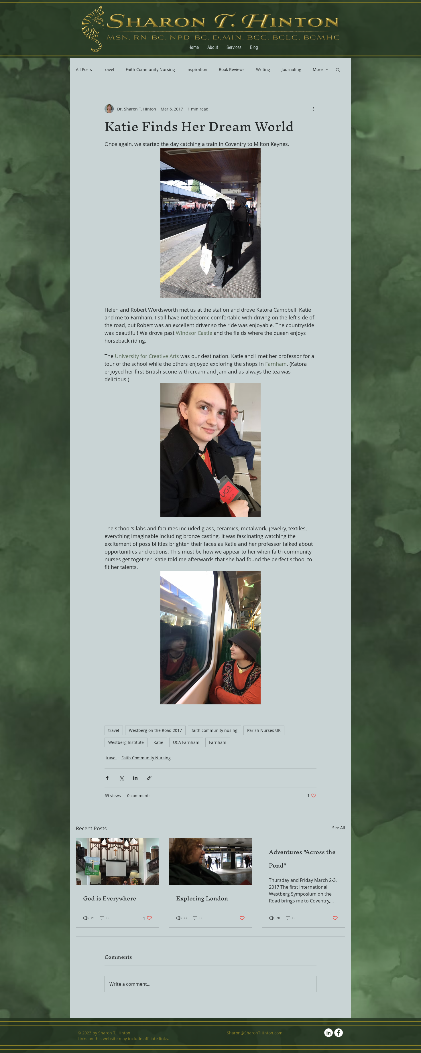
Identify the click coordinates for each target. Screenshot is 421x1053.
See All (338, 827)
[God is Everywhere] (117, 861)
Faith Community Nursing (150, 69)
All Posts (84, 69)
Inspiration (196, 69)
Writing (263, 69)
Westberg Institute (126, 742)
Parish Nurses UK (264, 730)
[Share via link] (149, 778)
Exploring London (202, 898)
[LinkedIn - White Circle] (328, 1032)
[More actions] (313, 108)
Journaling (291, 69)
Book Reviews (232, 69)
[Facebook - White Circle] (338, 1032)
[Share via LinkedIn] (135, 778)
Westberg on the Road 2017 (155, 730)
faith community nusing (214, 730)
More (318, 69)
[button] (338, 69)
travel (108, 69)
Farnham (217, 742)
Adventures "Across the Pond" (302, 858)
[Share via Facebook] (107, 778)
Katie (158, 742)
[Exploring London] (210, 861)
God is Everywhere (109, 898)
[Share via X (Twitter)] (121, 778)
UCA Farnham (186, 742)
